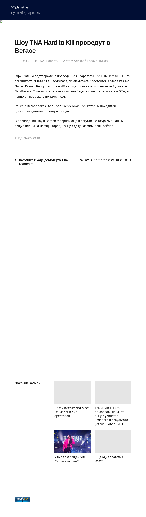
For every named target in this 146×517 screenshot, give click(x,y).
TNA (41, 61)
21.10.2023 (22, 61)
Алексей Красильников (91, 61)
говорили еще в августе (74, 121)
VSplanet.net (20, 7)
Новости (52, 61)
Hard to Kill (115, 76)
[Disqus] (73, 213)
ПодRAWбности (28, 138)
